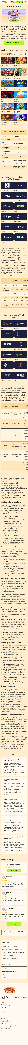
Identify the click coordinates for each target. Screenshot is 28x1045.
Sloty (23, 54)
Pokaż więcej (14, 924)
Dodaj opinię (14, 870)
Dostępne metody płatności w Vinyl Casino (13, 952)
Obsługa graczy (6, 968)
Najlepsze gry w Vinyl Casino (9, 946)
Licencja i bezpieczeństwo (9, 971)
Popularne (3, 54)
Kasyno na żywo (11, 54)
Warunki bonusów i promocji (9, 961)
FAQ (3, 974)
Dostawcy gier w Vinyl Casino (9, 955)
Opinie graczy (5, 977)
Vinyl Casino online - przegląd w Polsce (12, 949)
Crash (17, 54)
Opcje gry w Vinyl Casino (8, 965)
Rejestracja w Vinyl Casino (9, 958)
